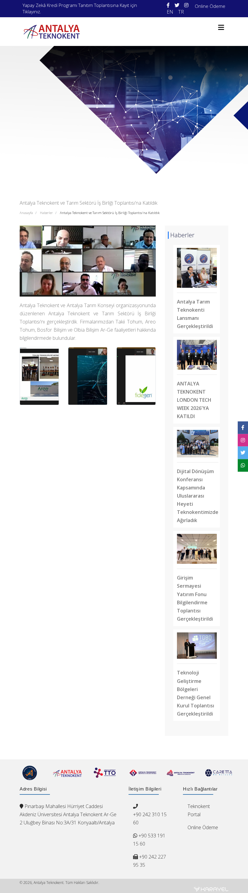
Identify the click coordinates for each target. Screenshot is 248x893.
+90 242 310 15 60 (150, 818)
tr (181, 11)
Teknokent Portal (199, 810)
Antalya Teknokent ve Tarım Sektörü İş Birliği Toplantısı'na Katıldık (110, 212)
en (170, 11)
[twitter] (177, 5)
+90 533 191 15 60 (149, 839)
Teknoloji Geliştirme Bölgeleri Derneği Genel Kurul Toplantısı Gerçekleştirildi (195, 693)
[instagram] (186, 5)
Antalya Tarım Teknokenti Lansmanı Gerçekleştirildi (195, 314)
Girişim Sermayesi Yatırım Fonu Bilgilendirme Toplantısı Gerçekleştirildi (195, 598)
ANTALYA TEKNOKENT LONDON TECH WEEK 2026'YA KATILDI (194, 400)
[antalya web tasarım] (211, 889)
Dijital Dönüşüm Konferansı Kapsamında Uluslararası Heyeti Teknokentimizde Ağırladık (197, 496)
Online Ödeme (210, 6)
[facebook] (168, 5)
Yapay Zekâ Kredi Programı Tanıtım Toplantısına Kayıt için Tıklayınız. (80, 8)
